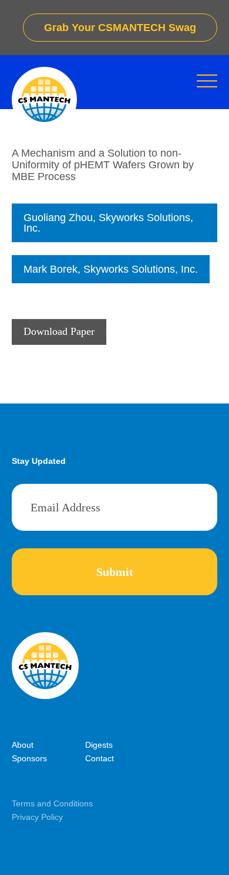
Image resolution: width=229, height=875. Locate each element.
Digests (99, 744)
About (22, 744)
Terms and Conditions (52, 803)
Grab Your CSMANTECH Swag (120, 27)
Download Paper (59, 331)
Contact (99, 758)
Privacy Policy (37, 817)
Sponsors (29, 758)
